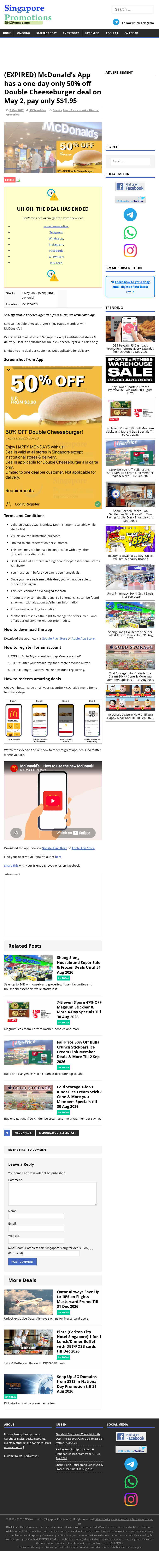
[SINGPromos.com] (79, 14)
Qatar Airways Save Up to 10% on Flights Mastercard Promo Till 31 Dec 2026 (78, 1299)
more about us (13, 1447)
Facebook (56, 251)
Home (7, 33)
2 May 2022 (17, 110)
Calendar (131, 33)
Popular (112, 33)
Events (57, 110)
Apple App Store (83, 638)
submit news (137, 1519)
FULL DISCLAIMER (112, 1543)
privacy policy (102, 1519)
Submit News (14, 1456)
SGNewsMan (37, 110)
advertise (123, 1519)
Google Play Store (54, 638)
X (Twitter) (56, 257)
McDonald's (23, 1133)
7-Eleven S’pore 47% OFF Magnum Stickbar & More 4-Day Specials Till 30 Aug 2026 (79, 1009)
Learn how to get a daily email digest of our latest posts (131, 286)
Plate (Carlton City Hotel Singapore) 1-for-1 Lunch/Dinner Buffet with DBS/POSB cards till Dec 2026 (79, 1341)
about (114, 1519)
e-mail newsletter (56, 226)
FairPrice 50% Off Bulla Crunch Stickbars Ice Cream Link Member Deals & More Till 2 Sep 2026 (78, 1052)
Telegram (56, 232)
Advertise (31, 1456)
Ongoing (23, 33)
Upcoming (92, 33)
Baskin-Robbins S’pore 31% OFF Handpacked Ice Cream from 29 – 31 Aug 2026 (78, 1454)
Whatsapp (56, 238)
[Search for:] (133, 9)
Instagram (56, 244)
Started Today (46, 33)
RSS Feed (56, 263)
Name (12, 1211)
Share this (11, 865)
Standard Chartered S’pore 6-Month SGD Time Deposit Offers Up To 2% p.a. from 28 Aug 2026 (79, 1438)
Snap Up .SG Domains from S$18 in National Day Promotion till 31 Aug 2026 (77, 1384)
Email (12, 1223)
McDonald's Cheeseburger (57, 1133)
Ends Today (71, 33)
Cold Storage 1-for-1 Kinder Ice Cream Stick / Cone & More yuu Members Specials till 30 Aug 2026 (79, 1096)
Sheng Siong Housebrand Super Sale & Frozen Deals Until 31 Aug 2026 (79, 964)
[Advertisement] (79, 52)
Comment (15, 1180)
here (58, 857)
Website (13, 1236)
